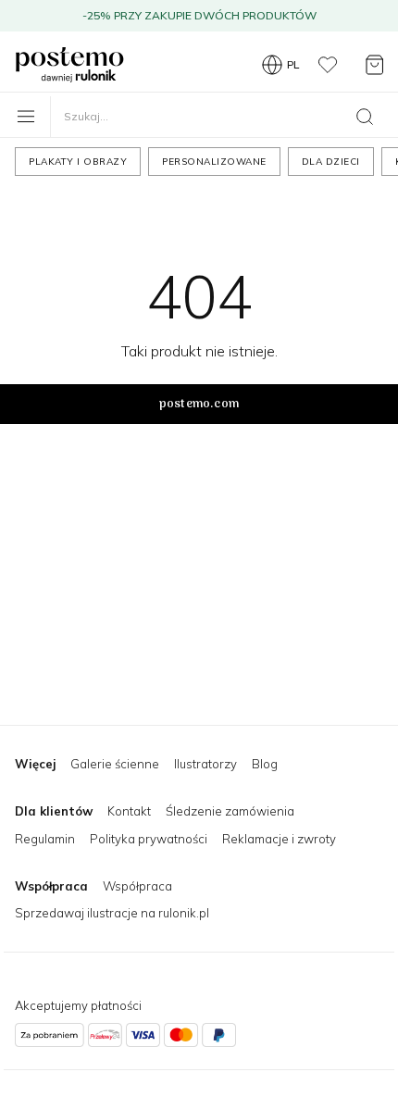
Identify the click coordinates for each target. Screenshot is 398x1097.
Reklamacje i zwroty (279, 838)
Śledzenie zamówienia (230, 811)
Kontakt (129, 811)
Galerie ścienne (114, 763)
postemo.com (199, 404)
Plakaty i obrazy (78, 162)
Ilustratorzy (205, 763)
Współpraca (137, 886)
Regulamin (45, 838)
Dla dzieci (331, 162)
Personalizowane (214, 162)
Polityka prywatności (148, 838)
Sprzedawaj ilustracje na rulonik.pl (112, 912)
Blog (265, 763)
